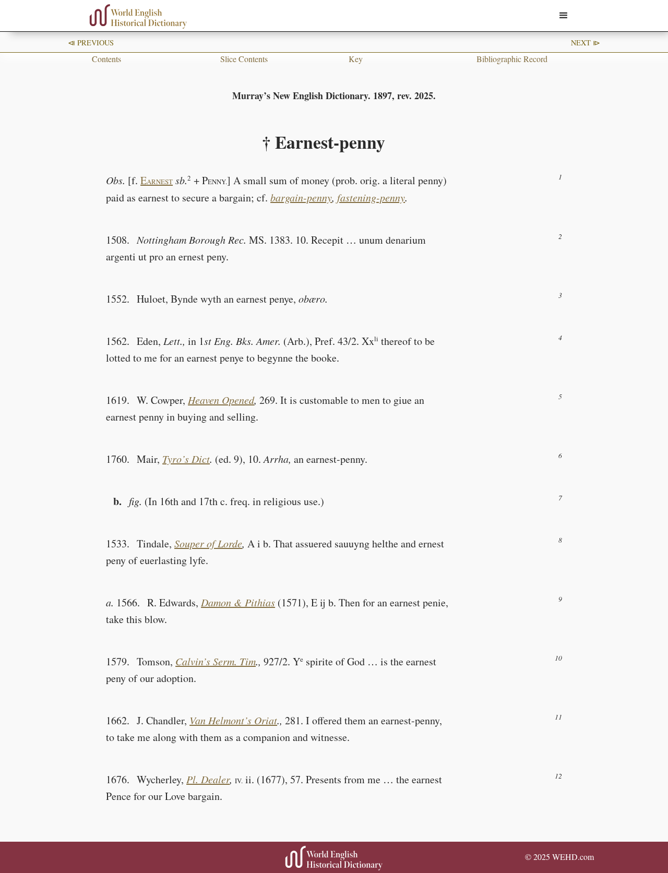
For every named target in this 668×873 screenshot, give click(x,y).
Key (356, 58)
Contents (106, 58)
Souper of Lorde (208, 543)
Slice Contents (244, 58)
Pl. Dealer (208, 779)
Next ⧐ (585, 42)
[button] (563, 15)
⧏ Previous (91, 42)
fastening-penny (371, 197)
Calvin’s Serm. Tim (215, 661)
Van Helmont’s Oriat (233, 720)
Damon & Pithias (238, 602)
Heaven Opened (221, 399)
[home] (138, 16)
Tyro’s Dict (186, 458)
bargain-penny (301, 197)
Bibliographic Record (511, 58)
